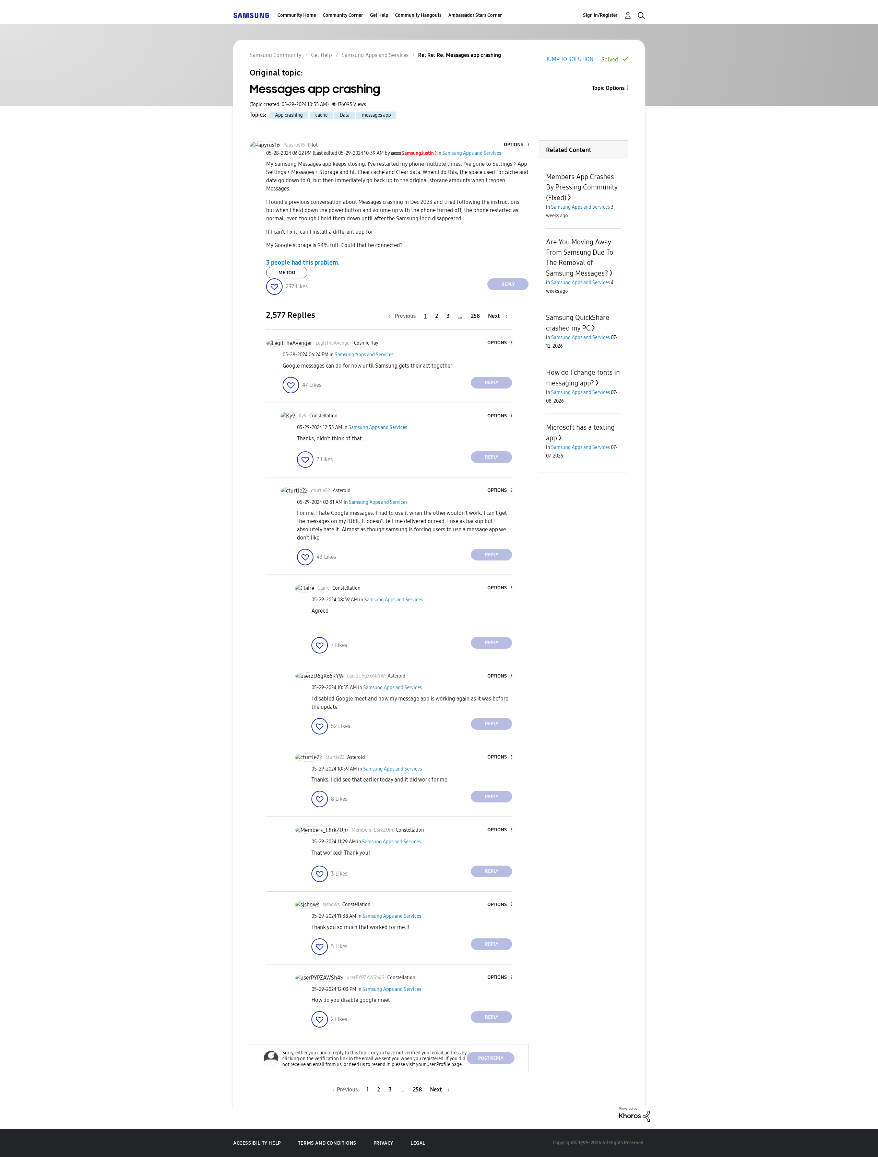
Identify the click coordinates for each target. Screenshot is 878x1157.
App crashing (289, 115)
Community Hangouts (418, 15)
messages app (376, 115)
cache (321, 115)
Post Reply (490, 1058)
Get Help (379, 15)
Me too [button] (286, 273)
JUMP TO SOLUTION (569, 59)
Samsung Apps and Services (375, 55)
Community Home (296, 15)
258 (475, 316)
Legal (418, 1143)
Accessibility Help (257, 1143)
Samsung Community (275, 55)
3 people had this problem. (303, 262)
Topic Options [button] (608, 88)
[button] (517, 145)
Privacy (383, 1143)
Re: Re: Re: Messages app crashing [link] (459, 55)
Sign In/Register (600, 15)
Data (344, 115)
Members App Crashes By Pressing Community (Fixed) (581, 187)
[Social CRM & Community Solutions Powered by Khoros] (634, 1114)
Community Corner (343, 15)
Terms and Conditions (327, 1143)
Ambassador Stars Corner (475, 15)
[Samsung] (251, 15)
